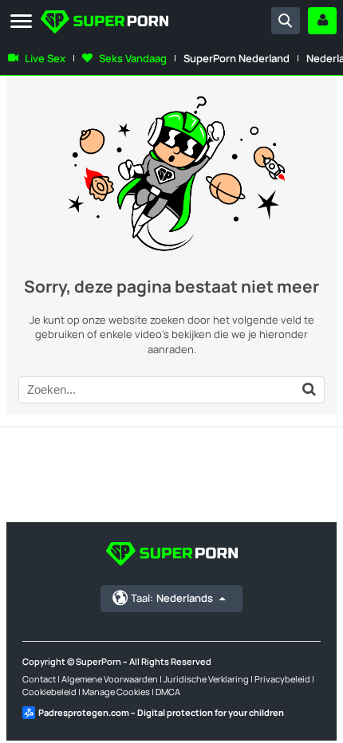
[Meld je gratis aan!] (322, 20)
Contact (39, 679)
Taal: (172, 598)
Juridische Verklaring (206, 679)
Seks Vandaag (133, 58)
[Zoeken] (285, 20)
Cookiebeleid (49, 692)
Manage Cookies (116, 692)
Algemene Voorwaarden (109, 679)
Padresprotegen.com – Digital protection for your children (161, 712)
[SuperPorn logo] (104, 23)
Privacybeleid (282, 679)
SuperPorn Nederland (236, 58)
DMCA (168, 692)
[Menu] (21, 22)
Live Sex (45, 58)
